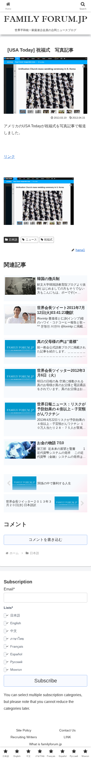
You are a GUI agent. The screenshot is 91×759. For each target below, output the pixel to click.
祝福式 (48, 239)
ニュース (31, 239)
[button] (82, 627)
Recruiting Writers (23, 737)
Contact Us (67, 730)
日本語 (13, 239)
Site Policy (23, 730)
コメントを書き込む (45, 540)
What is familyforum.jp (45, 744)
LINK (67, 737)
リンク (9, 157)
